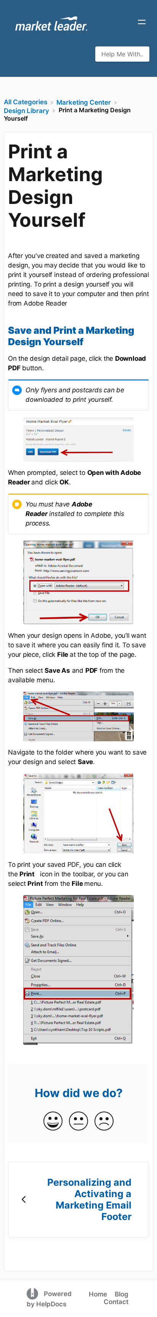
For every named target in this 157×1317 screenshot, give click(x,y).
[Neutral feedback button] (78, 1121)
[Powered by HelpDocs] (33, 1293)
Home (98, 1294)
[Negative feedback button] (104, 1121)
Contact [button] (116, 1302)
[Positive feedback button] (53, 1121)
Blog (121, 1294)
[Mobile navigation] (142, 23)
